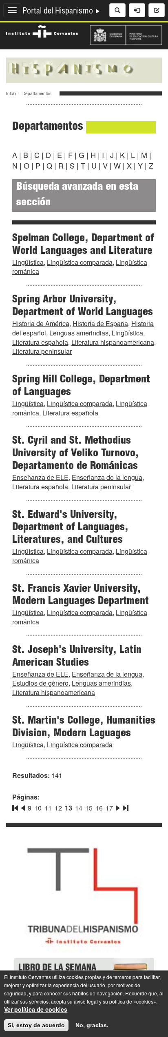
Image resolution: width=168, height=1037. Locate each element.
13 (68, 808)
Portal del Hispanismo (58, 12)
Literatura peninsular (42, 351)
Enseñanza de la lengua (107, 477)
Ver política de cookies (35, 1009)
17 (109, 808)
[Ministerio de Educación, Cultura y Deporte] (126, 34)
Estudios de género (40, 683)
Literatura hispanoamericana (112, 342)
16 (99, 808)
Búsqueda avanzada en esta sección (77, 195)
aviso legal (86, 1001)
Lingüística (28, 262)
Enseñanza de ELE (40, 477)
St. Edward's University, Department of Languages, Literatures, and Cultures (70, 528)
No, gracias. (91, 1025)
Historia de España (100, 323)
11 (48, 808)
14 (78, 808)
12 (58, 808)
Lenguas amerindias (78, 333)
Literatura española (40, 342)
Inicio (11, 93)
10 (38, 808)
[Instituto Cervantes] (42, 31)
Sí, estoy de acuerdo (36, 1025)
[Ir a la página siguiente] (118, 806)
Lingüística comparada (80, 262)
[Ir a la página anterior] (23, 806)
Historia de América (40, 323)
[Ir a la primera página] (16, 806)
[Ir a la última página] (124, 806)
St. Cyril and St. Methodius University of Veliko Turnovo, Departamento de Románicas (75, 454)
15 (89, 808)
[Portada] (84, 69)
